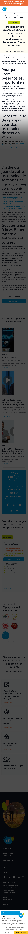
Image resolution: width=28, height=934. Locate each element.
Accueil (2, 14)
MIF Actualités (9, 14)
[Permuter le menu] (25, 9)
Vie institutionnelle (14, 22)
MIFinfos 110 (14, 148)
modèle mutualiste (17, 112)
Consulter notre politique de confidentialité (13, 927)
